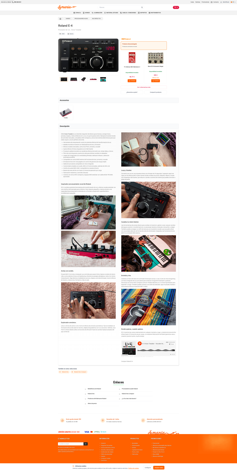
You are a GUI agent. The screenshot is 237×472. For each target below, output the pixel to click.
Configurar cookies (105, 458)
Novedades (135, 443)
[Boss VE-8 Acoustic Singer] (155, 58)
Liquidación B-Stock (137, 450)
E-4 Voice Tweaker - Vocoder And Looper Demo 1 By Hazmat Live (139, 356)
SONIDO (87, 12)
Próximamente (136, 445)
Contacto (103, 443)
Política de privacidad (106, 454)
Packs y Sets (135, 452)
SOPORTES (143, 12)
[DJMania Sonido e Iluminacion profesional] (163, 432)
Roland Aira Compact (80, 372)
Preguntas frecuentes (106, 445)
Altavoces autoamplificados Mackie (162, 445)
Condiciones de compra (107, 452)
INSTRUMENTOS (156, 12)
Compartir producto (155, 92)
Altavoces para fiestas (158, 450)
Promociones (205, 2)
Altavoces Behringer (158, 456)
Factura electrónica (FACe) (108, 447)
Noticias (197, 2)
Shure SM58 (156, 454)
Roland (122, 356)
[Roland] (143, 39)
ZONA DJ (78, 12)
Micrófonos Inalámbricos (159, 447)
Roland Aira (65, 372)
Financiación (156, 443)
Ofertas (134, 447)
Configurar (148, 467)
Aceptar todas (159, 467)
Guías (192, 2)
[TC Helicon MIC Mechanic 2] (132, 58)
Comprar (133, 80)
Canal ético (104, 460)
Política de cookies (133, 468)
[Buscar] (142, 7)
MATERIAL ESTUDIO (112, 12)
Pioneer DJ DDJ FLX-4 (158, 452)
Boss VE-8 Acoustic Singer (155, 66)
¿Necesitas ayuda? (131, 92)
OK (85, 444)
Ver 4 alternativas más (143, 87)
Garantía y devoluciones (107, 450)
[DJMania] (67, 7)
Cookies (103, 456)
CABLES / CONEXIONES (129, 12)
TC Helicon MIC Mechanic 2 (132, 67)
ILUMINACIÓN (98, 12)
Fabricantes (135, 454)
